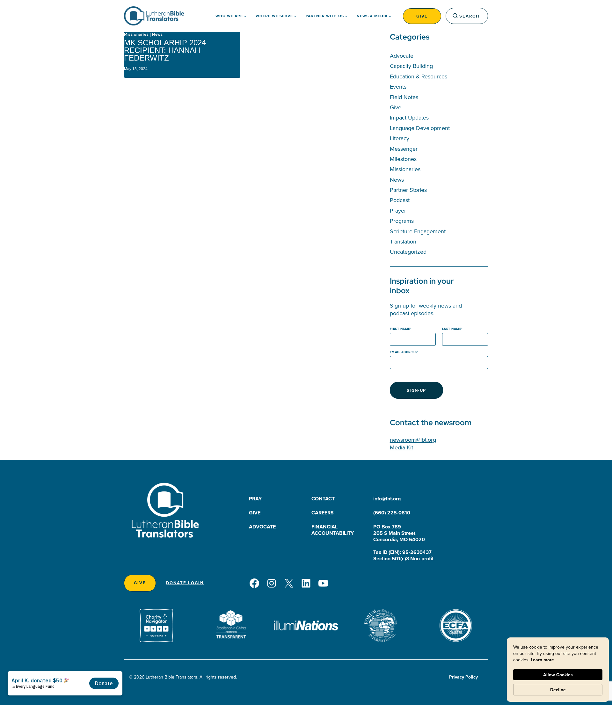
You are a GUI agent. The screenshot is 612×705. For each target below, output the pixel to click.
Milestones (403, 159)
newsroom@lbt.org (413, 440)
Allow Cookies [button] (558, 675)
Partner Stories (408, 190)
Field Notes (404, 97)
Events (398, 87)
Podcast (400, 200)
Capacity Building (411, 66)
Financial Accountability (332, 530)
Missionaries (136, 34)
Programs (402, 221)
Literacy (399, 138)
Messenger (404, 149)
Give (422, 16)
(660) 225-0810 (391, 512)
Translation (403, 241)
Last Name (452, 328)
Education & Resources (418, 76)
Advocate (401, 56)
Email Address (403, 352)
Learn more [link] (542, 660)
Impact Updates (409, 117)
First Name (400, 328)
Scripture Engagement (418, 231)
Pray (255, 498)
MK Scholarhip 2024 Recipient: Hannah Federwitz (165, 50)
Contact (323, 498)
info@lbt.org (387, 498)
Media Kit (401, 447)
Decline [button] (558, 690)
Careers (322, 512)
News (157, 34)
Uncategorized (408, 252)
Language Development (420, 128)
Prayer (398, 210)
